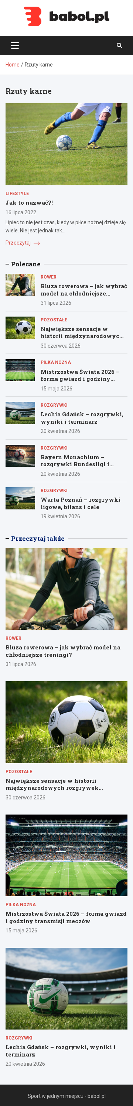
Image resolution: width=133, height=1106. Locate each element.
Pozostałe (54, 319)
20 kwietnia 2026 (60, 431)
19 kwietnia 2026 (60, 516)
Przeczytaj (19, 243)
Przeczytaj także (38, 538)
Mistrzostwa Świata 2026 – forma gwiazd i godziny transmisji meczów (80, 379)
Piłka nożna (56, 362)
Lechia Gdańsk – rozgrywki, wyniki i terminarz (82, 417)
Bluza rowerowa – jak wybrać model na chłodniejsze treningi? (84, 293)
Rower (49, 277)
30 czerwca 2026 (61, 346)
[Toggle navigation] (15, 45)
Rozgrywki (54, 405)
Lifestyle (17, 193)
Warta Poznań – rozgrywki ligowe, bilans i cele (80, 503)
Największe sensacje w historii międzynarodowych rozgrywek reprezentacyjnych (82, 339)
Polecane (26, 264)
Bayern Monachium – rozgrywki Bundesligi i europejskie (75, 464)
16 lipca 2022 (21, 212)
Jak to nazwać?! (29, 202)
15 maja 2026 (56, 389)
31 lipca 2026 (56, 303)
